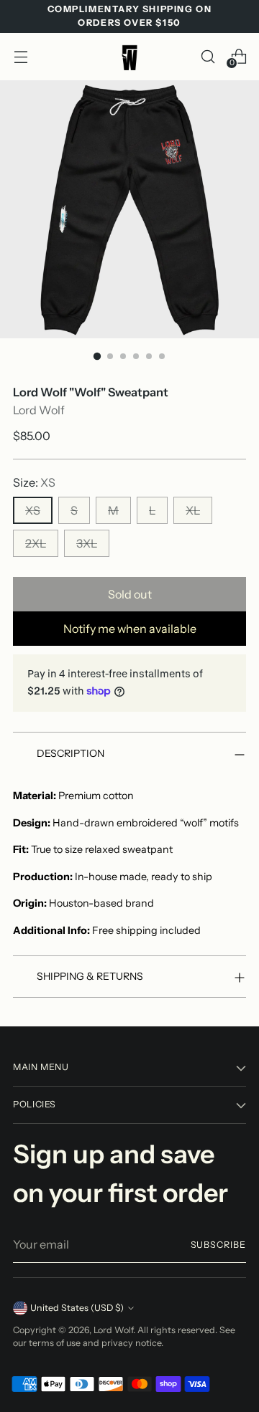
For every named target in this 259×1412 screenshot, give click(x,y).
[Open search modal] (207, 56)
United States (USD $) (77, 1307)
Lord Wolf (39, 410)
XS (32, 510)
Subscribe (218, 1244)
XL (193, 510)
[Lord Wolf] (129, 57)
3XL (86, 543)
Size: (34, 482)
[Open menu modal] (20, 56)
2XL (35, 543)
